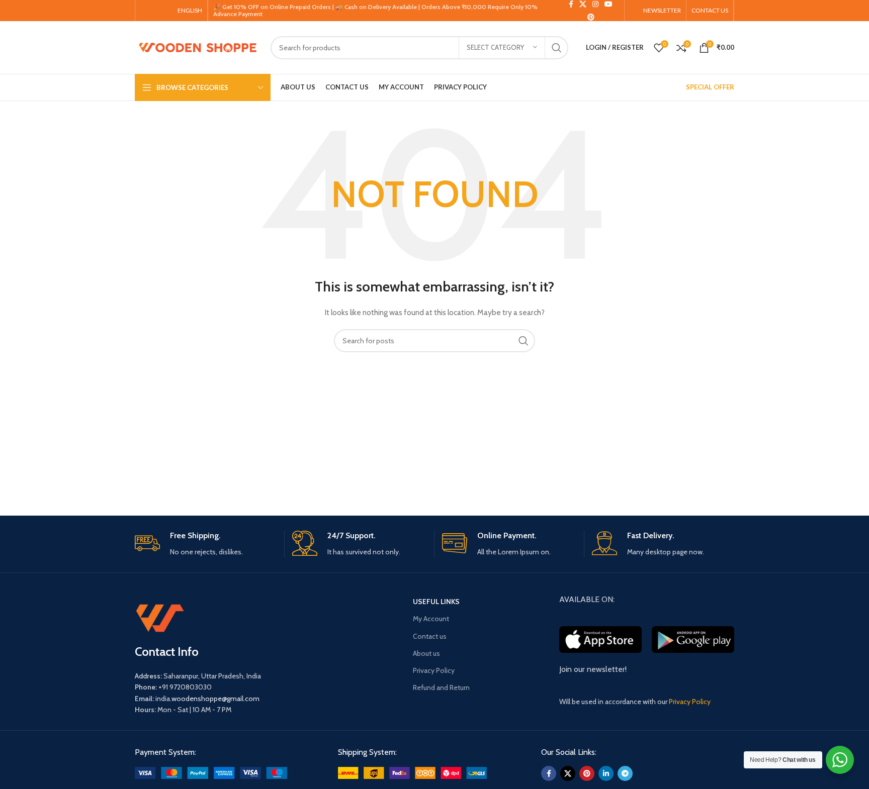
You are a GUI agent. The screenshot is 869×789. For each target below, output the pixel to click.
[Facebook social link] (548, 773)
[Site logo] (197, 46)
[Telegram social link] (625, 773)
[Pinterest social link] (590, 17)
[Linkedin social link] (606, 773)
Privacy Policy (434, 670)
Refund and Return (441, 687)
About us (426, 653)
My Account (431, 618)
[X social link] (567, 773)
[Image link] (211, 771)
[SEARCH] (556, 47)
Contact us (430, 636)
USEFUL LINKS (436, 601)
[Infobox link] (206, 544)
